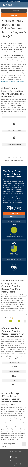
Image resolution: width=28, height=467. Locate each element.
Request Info (14, 213)
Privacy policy (18, 451)
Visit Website (14, 216)
